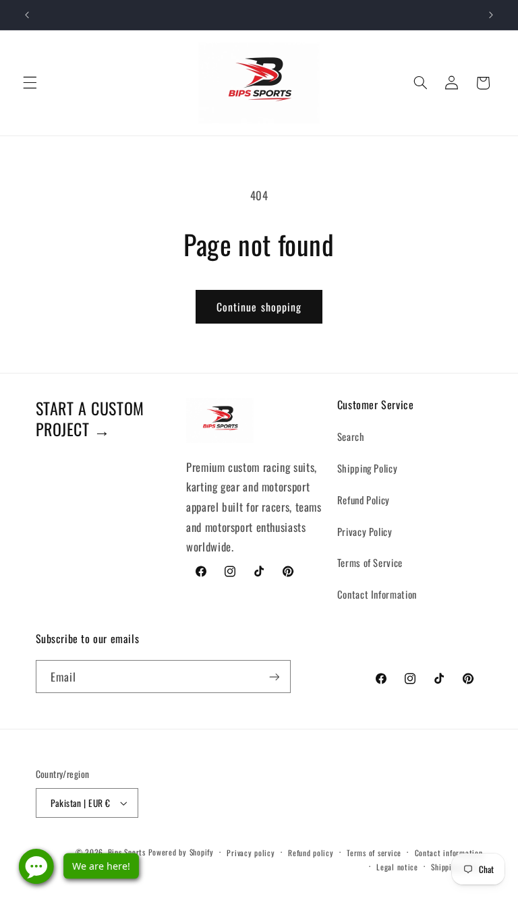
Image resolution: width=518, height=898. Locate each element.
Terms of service (374, 852)
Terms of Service (370, 562)
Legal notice (397, 866)
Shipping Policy (367, 467)
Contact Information (377, 594)
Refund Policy (363, 499)
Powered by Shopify (181, 852)
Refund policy (311, 852)
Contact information (449, 852)
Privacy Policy (365, 531)
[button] (29, 82)
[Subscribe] (273, 676)
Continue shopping (259, 307)
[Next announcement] (491, 15)
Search (351, 436)
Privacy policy (251, 852)
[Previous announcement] (27, 15)
